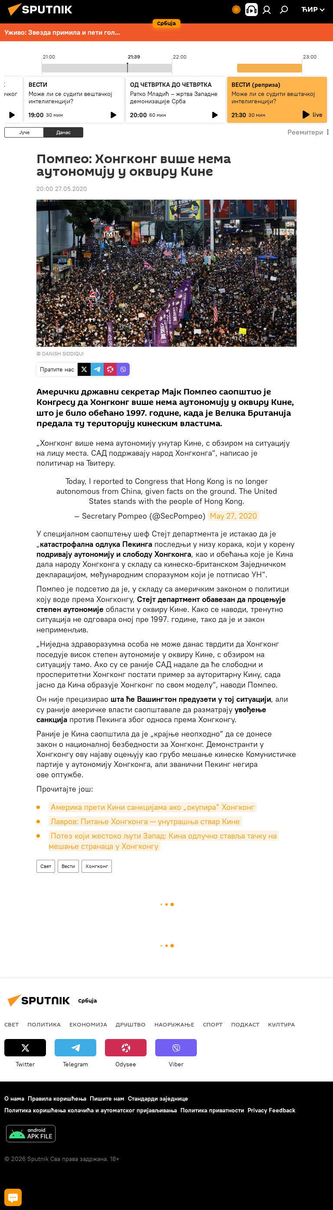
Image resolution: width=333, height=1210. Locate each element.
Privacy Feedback (271, 1110)
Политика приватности (212, 1110)
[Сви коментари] (13, 1197)
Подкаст (245, 1024)
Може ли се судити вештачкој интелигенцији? (70, 97)
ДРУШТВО (131, 1024)
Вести (68, 866)
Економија (88, 1024)
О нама (14, 1098)
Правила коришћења (57, 1098)
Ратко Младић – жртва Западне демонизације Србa (174, 97)
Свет (45, 866)
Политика (44, 1024)
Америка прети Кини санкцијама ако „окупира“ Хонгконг (153, 807)
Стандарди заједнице (158, 1098)
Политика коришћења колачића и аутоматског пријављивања (90, 1110)
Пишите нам (107, 1098)
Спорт (212, 1024)
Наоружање (174, 1024)
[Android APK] (30, 1134)
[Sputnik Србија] (42, 17)
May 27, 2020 (233, 516)
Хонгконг (96, 866)
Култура (281, 1024)
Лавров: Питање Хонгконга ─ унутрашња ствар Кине (145, 821)
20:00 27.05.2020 (61, 189)
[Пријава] (266, 9)
